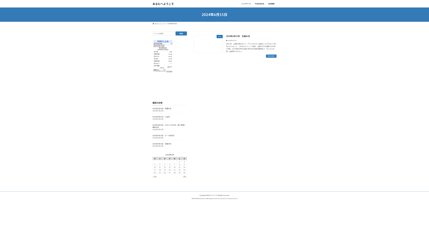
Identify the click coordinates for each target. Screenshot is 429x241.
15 (179, 167)
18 (160, 170)
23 (184, 170)
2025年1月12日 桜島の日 (161, 144)
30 (184, 173)
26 (165, 173)
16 (184, 167)
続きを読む (271, 56)
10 (155, 167)
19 (165, 170)
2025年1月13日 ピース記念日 (163, 135)
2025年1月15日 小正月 (161, 117)
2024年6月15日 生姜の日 (238, 36)
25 (160, 173)
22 (179, 170)
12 (165, 167)
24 (155, 173)
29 (179, 173)
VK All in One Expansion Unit (228, 198)
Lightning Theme (214, 198)
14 (175, 167)
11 (160, 167)
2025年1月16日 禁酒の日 (161, 108)
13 (170, 167)
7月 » (185, 177)
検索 (181, 33)
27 (170, 173)
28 (175, 173)
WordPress (202, 198)
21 (175, 170)
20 (170, 170)
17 (155, 170)
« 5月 (154, 177)
